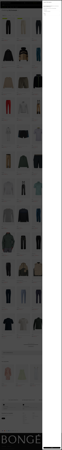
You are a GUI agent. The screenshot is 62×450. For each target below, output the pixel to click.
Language (44, 13)
